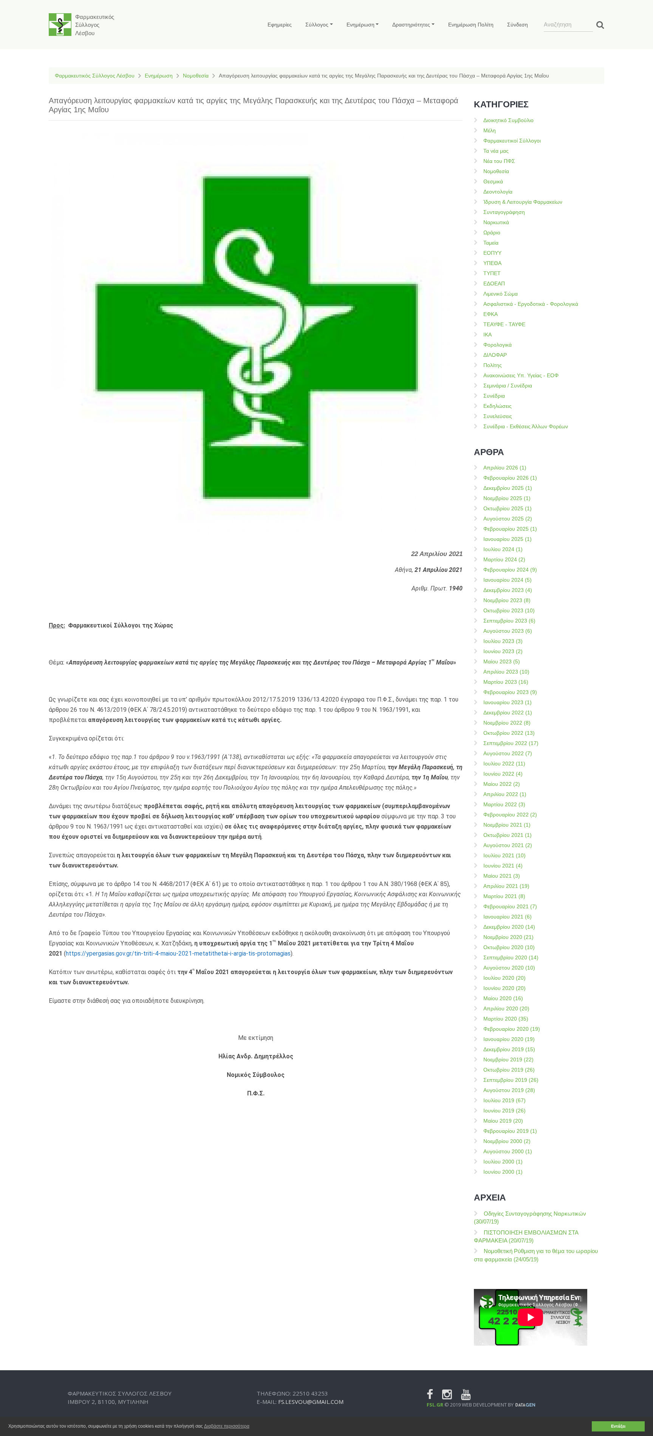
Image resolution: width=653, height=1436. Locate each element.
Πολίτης (492, 365)
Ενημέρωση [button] (360, 25)
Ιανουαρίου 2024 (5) (507, 580)
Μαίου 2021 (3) (501, 876)
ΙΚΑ (487, 335)
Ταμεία (490, 243)
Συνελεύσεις (497, 416)
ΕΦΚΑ (490, 314)
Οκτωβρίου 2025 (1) (507, 508)
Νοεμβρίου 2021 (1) (507, 825)
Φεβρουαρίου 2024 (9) (510, 570)
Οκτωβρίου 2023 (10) (509, 610)
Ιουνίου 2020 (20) (504, 988)
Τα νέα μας (496, 151)
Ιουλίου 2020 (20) (504, 978)
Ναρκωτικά (496, 222)
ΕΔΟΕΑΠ (494, 283)
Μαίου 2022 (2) (501, 784)
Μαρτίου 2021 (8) (504, 896)
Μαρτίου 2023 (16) (505, 682)
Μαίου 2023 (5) (501, 661)
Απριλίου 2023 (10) (506, 672)
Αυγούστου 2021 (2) (507, 845)
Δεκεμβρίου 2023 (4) (507, 590)
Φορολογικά (497, 345)
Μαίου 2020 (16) (503, 998)
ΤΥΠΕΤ (492, 273)
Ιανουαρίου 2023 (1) (507, 702)
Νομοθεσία (196, 76)
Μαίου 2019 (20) (503, 1121)
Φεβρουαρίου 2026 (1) (510, 478)
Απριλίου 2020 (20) (506, 1008)
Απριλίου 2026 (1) (504, 468)
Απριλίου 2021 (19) (506, 886)
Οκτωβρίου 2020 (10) (509, 947)
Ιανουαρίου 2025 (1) (507, 539)
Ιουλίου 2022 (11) (504, 764)
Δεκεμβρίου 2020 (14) (509, 927)
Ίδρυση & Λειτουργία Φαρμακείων (522, 202)
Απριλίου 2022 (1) (504, 794)
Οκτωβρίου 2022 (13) (509, 733)
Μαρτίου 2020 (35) (505, 1019)
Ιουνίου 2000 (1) (503, 1172)
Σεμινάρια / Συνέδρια (507, 386)
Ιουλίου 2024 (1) (503, 549)
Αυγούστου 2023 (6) (507, 631)
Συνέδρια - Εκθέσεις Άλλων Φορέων (525, 426)
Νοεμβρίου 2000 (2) (507, 1141)
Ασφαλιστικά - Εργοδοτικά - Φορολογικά (530, 304)
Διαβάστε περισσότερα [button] (226, 1426)
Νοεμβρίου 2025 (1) (507, 498)
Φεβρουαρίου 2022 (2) (510, 815)
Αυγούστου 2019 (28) (509, 1090)
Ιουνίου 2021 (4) (503, 866)
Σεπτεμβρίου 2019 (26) (510, 1080)
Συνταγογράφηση (504, 212)
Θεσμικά (493, 181)
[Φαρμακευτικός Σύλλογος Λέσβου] (60, 24)
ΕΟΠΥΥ (492, 253)
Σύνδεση (517, 25)
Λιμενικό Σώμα (500, 294)
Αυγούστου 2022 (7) (507, 753)
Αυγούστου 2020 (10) (509, 968)
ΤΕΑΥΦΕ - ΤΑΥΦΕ (504, 324)
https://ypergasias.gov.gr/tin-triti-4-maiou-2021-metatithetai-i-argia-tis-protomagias (178, 953)
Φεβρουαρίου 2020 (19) (511, 1029)
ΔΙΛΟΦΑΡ (495, 355)
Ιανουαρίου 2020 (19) (509, 1039)
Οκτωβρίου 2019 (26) (509, 1070)
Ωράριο (491, 232)
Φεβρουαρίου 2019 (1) (510, 1131)
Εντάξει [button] (618, 1426)
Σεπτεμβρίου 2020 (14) (510, 957)
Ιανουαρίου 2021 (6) (507, 917)
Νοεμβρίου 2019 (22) (508, 1059)
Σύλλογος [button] (316, 25)
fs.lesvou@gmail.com (311, 1401)
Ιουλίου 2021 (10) (504, 855)
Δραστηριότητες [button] (411, 25)
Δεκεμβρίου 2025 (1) (507, 488)
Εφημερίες (280, 25)
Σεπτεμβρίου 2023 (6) (509, 621)
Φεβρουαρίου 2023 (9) (510, 692)
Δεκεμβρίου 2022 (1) (507, 712)
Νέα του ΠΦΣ (499, 161)
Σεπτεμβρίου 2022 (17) (510, 743)
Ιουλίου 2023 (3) (503, 641)
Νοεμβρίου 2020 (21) (508, 937)
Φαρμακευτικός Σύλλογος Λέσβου (95, 76)
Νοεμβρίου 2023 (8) (507, 600)
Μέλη (489, 130)
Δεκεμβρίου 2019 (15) (509, 1049)
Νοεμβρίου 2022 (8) (507, 723)
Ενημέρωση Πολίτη (471, 25)
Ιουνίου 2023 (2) (503, 651)
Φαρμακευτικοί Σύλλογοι (512, 141)
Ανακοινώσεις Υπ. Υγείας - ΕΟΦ (521, 375)
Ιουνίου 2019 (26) (504, 1111)
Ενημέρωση (159, 76)
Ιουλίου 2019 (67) (504, 1100)
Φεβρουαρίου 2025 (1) (510, 529)
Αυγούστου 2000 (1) (507, 1151)
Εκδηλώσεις (497, 406)
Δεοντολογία (497, 192)
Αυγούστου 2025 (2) (507, 519)
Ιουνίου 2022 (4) (503, 774)
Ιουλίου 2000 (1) (503, 1162)
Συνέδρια (494, 396)
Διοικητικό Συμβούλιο (508, 120)
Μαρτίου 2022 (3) (504, 804)
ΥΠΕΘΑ (492, 263)
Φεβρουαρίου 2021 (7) (510, 906)
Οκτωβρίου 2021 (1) (507, 835)
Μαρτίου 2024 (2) (504, 559)
